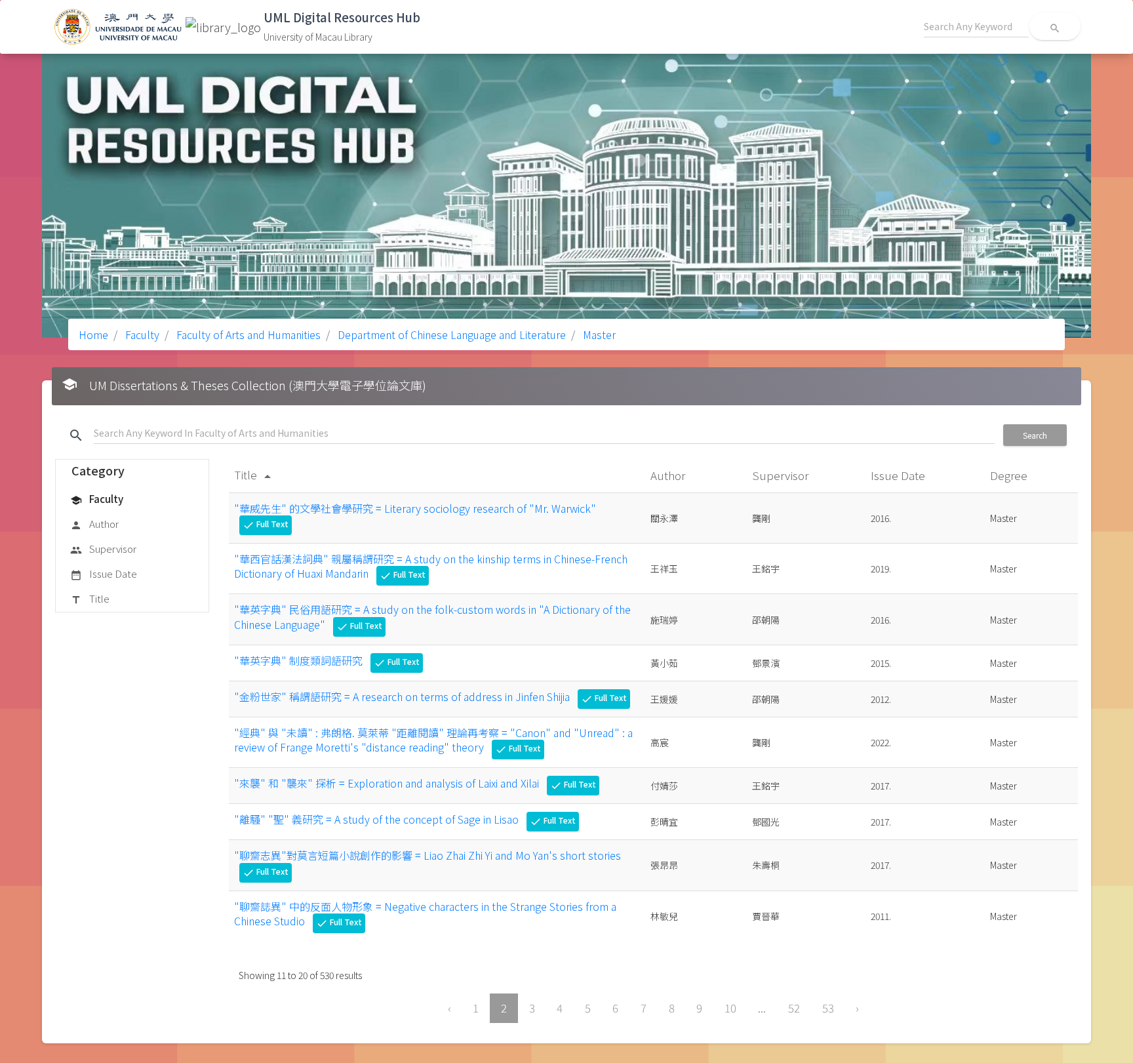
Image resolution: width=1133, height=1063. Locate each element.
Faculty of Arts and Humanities (247, 334)
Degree (1010, 475)
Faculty (141, 334)
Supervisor (103, 548)
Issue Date (103, 573)
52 (794, 1008)
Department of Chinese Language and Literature (450, 334)
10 (730, 1008)
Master (598, 334)
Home (93, 334)
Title (89, 598)
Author (94, 523)
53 (828, 1008)
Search (1035, 435)
